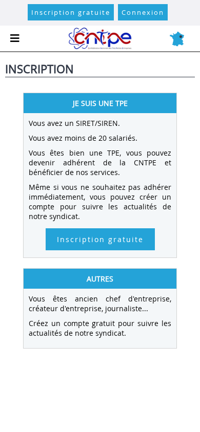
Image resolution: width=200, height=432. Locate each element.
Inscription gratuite (70, 12)
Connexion (143, 12)
